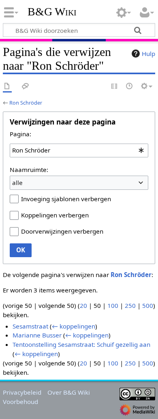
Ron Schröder (25, 102)
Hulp (148, 53)
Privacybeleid (22, 392)
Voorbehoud (20, 402)
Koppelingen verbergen (55, 215)
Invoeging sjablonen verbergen (66, 199)
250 (130, 305)
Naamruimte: (29, 169)
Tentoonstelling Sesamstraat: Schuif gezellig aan (81, 344)
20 (83, 305)
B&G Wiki (52, 11)
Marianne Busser (37, 335)
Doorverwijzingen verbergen (62, 231)
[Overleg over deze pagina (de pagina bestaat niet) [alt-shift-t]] (25, 86)
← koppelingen (73, 326)
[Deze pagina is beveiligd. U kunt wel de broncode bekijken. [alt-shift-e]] (114, 86)
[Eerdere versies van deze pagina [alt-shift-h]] (129, 86)
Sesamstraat (30, 326)
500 (147, 305)
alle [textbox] (17, 182)
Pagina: (20, 134)
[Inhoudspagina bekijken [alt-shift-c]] (7, 86)
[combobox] (79, 150)
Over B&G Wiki (68, 392)
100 (112, 305)
